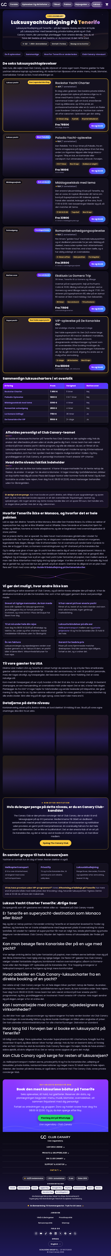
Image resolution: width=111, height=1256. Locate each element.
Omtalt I (54, 1170)
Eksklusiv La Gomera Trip (73, 276)
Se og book (97, 125)
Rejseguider (81, 4)
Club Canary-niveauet (94, 54)
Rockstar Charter (13, 391)
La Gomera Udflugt (14, 414)
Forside (14, 4)
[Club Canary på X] (60, 1233)
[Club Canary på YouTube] (41, 1233)
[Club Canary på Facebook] (51, 1233)
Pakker (67, 4)
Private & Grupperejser (54, 1153)
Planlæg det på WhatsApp (55, 1118)
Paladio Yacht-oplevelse (73, 138)
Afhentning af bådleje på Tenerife (77, 887)
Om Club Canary (54, 1158)
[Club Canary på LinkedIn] (55, 1233)
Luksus (96, 4)
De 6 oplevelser (13, 54)
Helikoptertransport (68, 627)
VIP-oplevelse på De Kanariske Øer (77, 322)
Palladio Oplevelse (14, 397)
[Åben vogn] (107, 4)
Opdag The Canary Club (55, 843)
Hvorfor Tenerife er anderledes (60, 54)
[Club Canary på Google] (75, 1233)
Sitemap (65, 1223)
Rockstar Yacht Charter (72, 83)
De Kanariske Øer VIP (15, 419)
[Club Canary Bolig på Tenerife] (4, 4)
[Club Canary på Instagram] (36, 1233)
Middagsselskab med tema (75, 183)
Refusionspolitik (45, 1223)
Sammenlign (32, 54)
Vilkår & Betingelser (45, 1217)
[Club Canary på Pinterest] (65, 1233)
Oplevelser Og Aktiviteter (34, 4)
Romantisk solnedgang (16, 408)
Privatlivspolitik (65, 1217)
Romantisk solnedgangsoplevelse (80, 231)
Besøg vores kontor (80, 44)
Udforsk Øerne (54, 1147)
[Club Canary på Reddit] (70, 1233)
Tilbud (56, 4)
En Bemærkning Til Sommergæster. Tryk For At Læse (55, 1205)
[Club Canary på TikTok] (46, 1233)
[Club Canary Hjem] (55, 1137)
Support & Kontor (54, 1164)
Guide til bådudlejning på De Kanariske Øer (61, 567)
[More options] (102, 4)
